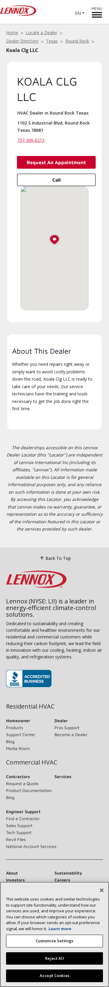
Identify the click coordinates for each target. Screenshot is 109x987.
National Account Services (31, 846)
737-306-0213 (31, 140)
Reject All (54, 958)
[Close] (101, 890)
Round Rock (77, 41)
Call (56, 180)
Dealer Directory (22, 41)
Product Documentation (29, 790)
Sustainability (68, 872)
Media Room (18, 748)
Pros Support (66, 727)
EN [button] (78, 13)
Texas (52, 41)
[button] (54, 240)
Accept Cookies (54, 975)
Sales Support (19, 825)
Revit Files (16, 839)
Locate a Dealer (41, 32)
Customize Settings (54, 940)
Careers (62, 879)
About (12, 872)
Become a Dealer (71, 734)
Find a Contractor (23, 818)
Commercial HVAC (31, 762)
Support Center (20, 734)
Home (12, 32)
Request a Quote (22, 783)
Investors (15, 879)
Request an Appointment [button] (56, 162)
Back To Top (58, 558)
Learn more (59, 928)
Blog (10, 741)
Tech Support (18, 832)
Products (14, 727)
